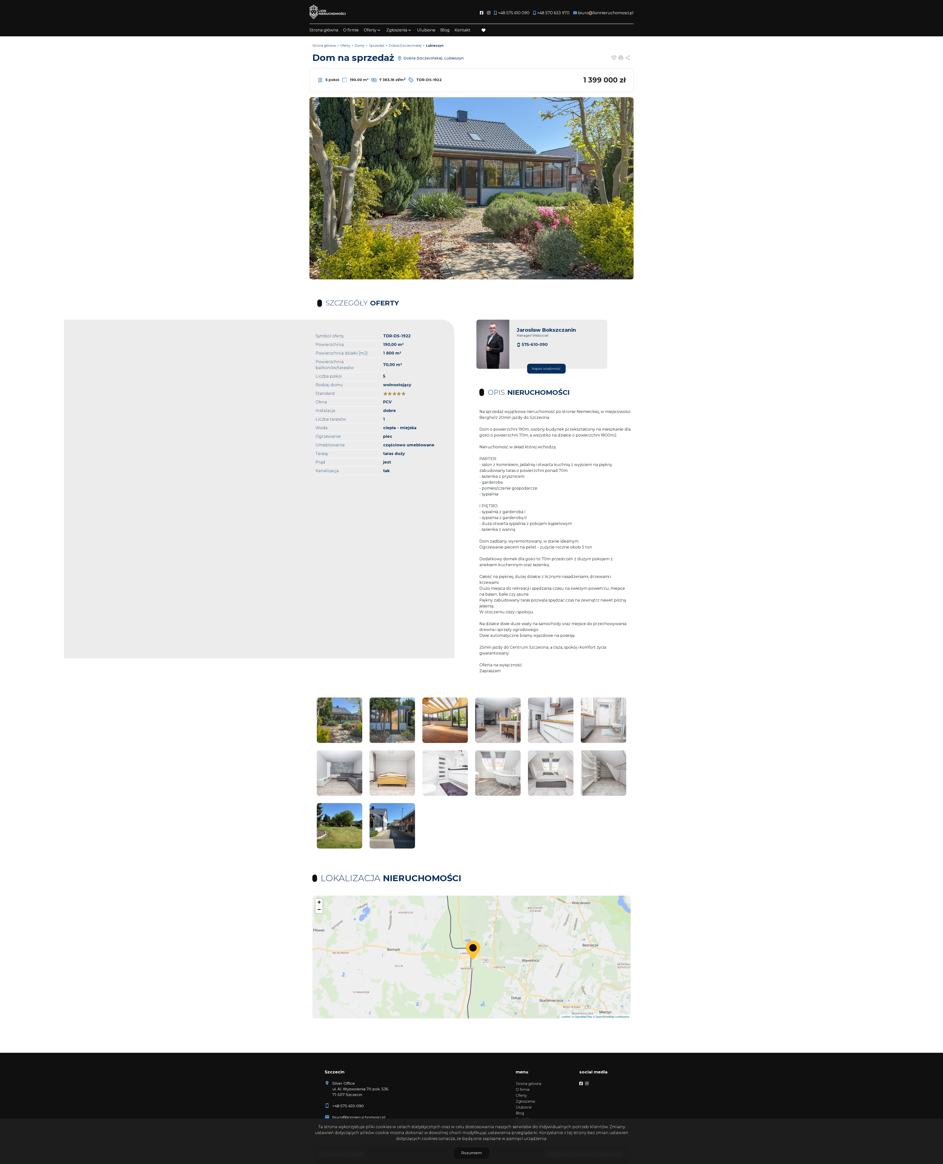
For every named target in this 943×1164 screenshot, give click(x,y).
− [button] (319, 909)
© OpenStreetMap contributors (611, 1016)
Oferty (370, 30)
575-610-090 (535, 344)
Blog (445, 30)
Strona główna (323, 30)
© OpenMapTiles (582, 1016)
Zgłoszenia (525, 1101)
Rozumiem (471, 1152)
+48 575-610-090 (348, 1106)
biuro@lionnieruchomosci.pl (358, 1117)
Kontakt (463, 30)
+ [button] (319, 902)
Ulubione (426, 30)
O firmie (351, 30)
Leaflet (566, 1016)
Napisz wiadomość (546, 368)
